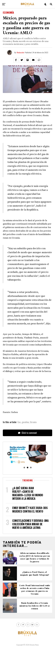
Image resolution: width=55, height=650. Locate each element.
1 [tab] (24, 467)
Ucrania (33, 422)
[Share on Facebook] (15, 59)
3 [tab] (31, 467)
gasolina (25, 422)
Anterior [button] (9, 454)
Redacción (20, 52)
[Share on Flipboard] (27, 59)
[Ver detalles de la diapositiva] (27, 455)
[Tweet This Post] (21, 59)
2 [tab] (27, 467)
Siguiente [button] (46, 454)
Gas (19, 422)
